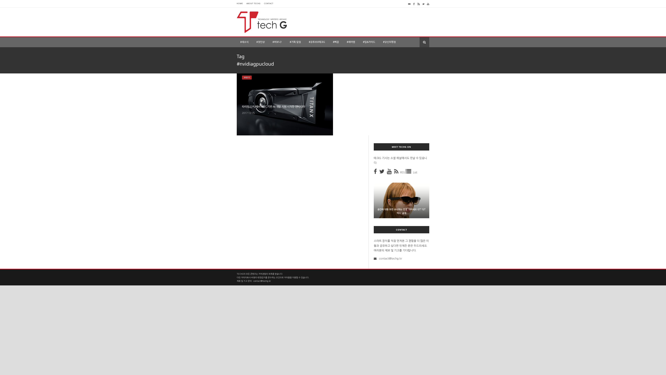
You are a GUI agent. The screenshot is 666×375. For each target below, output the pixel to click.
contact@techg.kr (390, 258)
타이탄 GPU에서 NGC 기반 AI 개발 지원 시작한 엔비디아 (273, 106)
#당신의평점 (389, 42)
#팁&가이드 (369, 42)
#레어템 (351, 42)
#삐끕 (336, 42)
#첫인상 (260, 42)
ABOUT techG (253, 3)
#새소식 (244, 42)
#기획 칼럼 (295, 42)
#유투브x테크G (317, 42)
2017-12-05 (248, 113)
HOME (240, 3)
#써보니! (277, 42)
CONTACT (268, 3)
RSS (403, 172)
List (415, 172)
